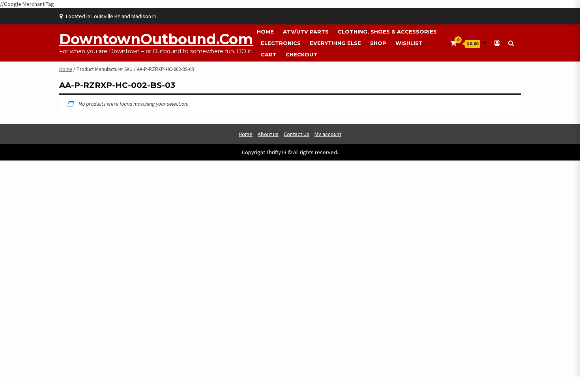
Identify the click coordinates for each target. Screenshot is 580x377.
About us (268, 134)
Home (265, 31)
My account (327, 134)
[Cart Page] (453, 43)
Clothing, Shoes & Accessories (387, 31)
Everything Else (335, 43)
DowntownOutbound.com (156, 39)
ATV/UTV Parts (306, 31)
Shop (378, 43)
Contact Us (296, 134)
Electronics (281, 43)
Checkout (301, 54)
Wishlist (409, 43)
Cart (269, 54)
